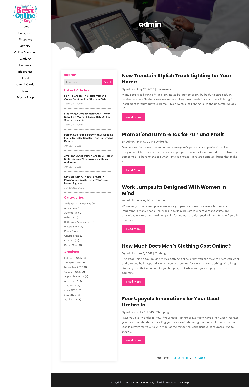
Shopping (25, 39)
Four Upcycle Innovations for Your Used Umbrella (170, 301)
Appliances (70, 208)
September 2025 (74, 276)
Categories (25, 33)
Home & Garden (25, 84)
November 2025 (73, 267)
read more (133, 117)
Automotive (71, 212)
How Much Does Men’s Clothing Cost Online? (176, 246)
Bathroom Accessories (77, 222)
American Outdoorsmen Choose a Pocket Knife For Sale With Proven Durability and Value (88, 158)
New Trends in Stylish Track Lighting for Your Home (176, 78)
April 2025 (70, 299)
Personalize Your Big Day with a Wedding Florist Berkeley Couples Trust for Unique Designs (88, 137)
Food (25, 78)
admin (130, 89)
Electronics (25, 71)
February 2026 (73, 258)
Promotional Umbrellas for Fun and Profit (173, 134)
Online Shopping (25, 52)
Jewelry (25, 45)
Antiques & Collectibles (77, 203)
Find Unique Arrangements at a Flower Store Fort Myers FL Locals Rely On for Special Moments (87, 116)
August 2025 (71, 281)
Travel (25, 91)
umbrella (162, 141)
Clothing (25, 58)
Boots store (71, 231)
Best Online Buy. (145, 382)
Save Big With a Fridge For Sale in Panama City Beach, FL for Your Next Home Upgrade (86, 180)
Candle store (71, 235)
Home (25, 26)
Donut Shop (71, 245)
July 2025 (70, 285)
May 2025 (70, 295)
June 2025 (70, 290)
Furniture (25, 65)
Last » (201, 357)
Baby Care (70, 217)
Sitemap (184, 382)
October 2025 (72, 271)
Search (107, 82)
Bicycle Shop (25, 97)
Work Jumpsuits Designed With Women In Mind (174, 190)
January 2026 (72, 262)
